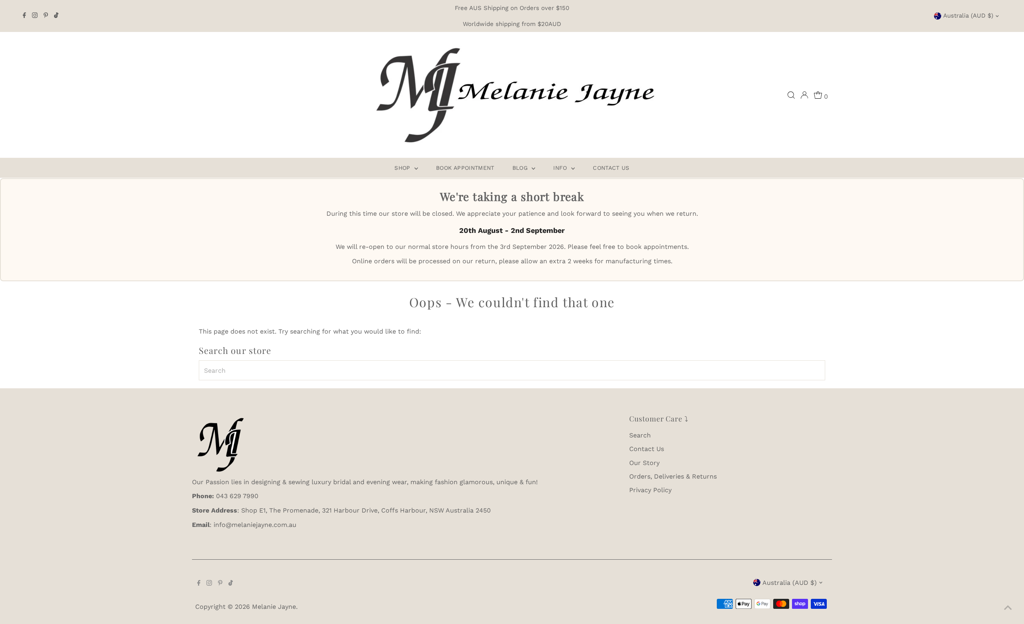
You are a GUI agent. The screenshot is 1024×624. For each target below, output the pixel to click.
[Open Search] (791, 95)
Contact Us (611, 168)
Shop (403, 168)
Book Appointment (465, 168)
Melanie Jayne (274, 606)
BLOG (521, 168)
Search (640, 435)
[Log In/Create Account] (804, 95)
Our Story (644, 463)
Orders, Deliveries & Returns (673, 476)
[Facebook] (24, 16)
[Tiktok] (56, 16)
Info (561, 168)
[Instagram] (35, 16)
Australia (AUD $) (968, 15)
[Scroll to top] (1008, 608)
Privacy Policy (650, 490)
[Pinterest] (46, 16)
